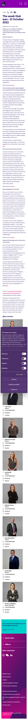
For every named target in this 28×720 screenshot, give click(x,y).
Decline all (14, 389)
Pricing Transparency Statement (11, 702)
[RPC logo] (3, 4)
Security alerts (6, 705)
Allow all (14, 379)
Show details (19, 374)
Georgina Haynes (12, 291)
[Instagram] (3, 656)
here (13, 85)
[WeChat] (7, 656)
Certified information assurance (11, 694)
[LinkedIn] (15, 13)
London (7, 415)
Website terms (6, 673)
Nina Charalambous (13, 293)
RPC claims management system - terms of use (13, 698)
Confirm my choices (14, 384)
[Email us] (11, 12)
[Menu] (25, 4)
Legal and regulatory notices (10, 683)
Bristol (7, 448)
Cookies (4, 679)
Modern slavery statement (9, 691)
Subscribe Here (9, 629)
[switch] (24, 358)
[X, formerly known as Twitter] (8, 13)
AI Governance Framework (9, 686)
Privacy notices (6, 676)
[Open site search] (21, 3)
